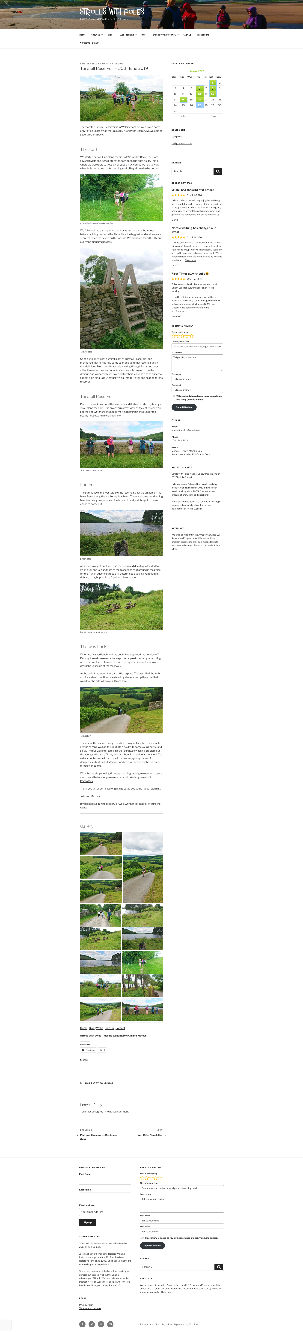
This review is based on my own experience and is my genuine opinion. (199, 398)
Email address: (87, 1205)
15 (212, 94)
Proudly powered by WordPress (184, 1324)
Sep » (213, 116)
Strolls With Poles (112, 12)
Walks (99, 1028)
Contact (120, 1028)
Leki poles (177, 136)
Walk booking (127, 34)
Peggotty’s (86, 781)
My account (203, 34)
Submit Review (184, 407)
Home (82, 34)
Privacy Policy (86, 1304)
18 (183, 99)
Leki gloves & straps (182, 143)
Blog (109, 34)
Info (143, 34)
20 (199, 99)
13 (199, 94)
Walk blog (107, 1083)
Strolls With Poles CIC (164, 34)
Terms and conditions (90, 1308)
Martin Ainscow (112, 64)
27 (199, 105)
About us (95, 34)
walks (83, 807)
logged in (100, 1111)
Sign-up (187, 34)
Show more (190, 260)
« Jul (183, 116)
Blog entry (92, 1083)
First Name (85, 1174)
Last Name (85, 1189)
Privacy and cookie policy (153, 1324)
